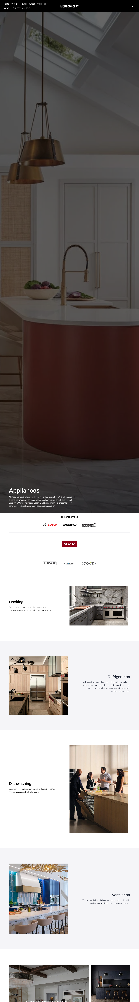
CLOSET (31, 4)
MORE (6, 8)
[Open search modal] (133, 6)
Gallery (16, 8)
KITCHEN (14, 4)
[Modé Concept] (69, 6)
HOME (6, 4)
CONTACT (26, 8)
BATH (24, 4)
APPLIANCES (42, 4)
